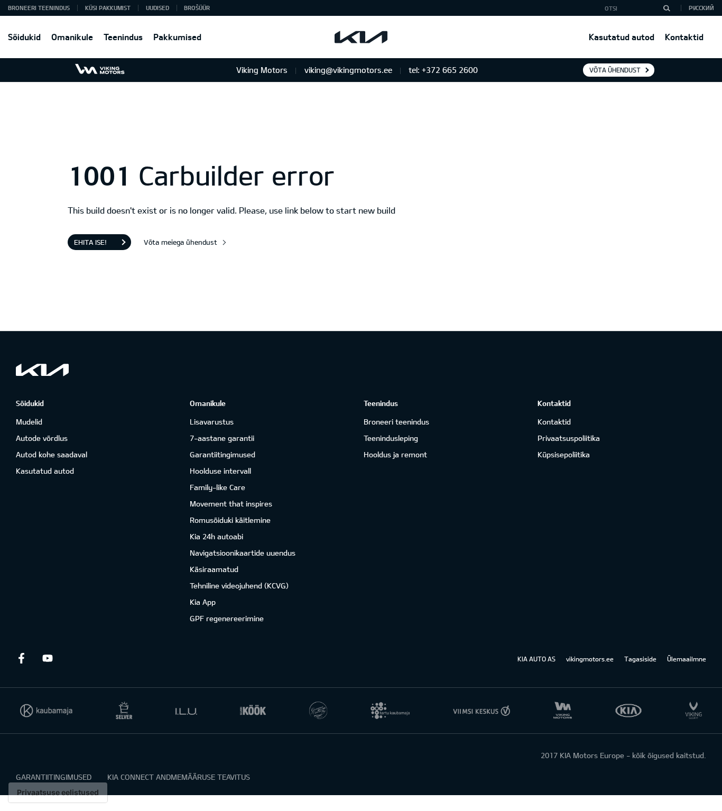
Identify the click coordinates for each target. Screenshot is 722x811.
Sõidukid (24, 37)
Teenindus (123, 37)
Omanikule (72, 37)
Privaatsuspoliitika (569, 438)
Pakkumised (177, 37)
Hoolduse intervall (220, 470)
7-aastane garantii (222, 438)
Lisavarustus (212, 421)
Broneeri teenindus (396, 421)
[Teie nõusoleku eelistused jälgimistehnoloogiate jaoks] (57, 792)
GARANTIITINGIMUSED (53, 776)
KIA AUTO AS (536, 658)
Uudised (157, 7)
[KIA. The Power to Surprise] (42, 369)
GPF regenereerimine (227, 618)
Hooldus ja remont (395, 454)
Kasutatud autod (621, 37)
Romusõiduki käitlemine (230, 519)
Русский (701, 7)
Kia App (203, 601)
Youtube (47, 658)
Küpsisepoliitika (564, 454)
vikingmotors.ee (590, 658)
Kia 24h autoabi (216, 536)
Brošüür (197, 7)
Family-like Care (217, 487)
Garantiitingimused (222, 454)
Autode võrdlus (42, 438)
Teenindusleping (391, 438)
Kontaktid (684, 37)
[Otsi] (666, 8)
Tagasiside (640, 658)
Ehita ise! (90, 242)
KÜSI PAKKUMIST (108, 7)
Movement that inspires (231, 503)
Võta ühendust (615, 69)
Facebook (21, 658)
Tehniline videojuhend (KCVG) (239, 585)
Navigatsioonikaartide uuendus (242, 552)
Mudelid (29, 421)
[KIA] (361, 37)
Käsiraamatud (214, 569)
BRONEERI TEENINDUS (39, 7)
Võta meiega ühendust (180, 242)
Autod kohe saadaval (51, 454)
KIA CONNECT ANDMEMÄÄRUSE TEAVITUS (178, 776)
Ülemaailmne (686, 658)
